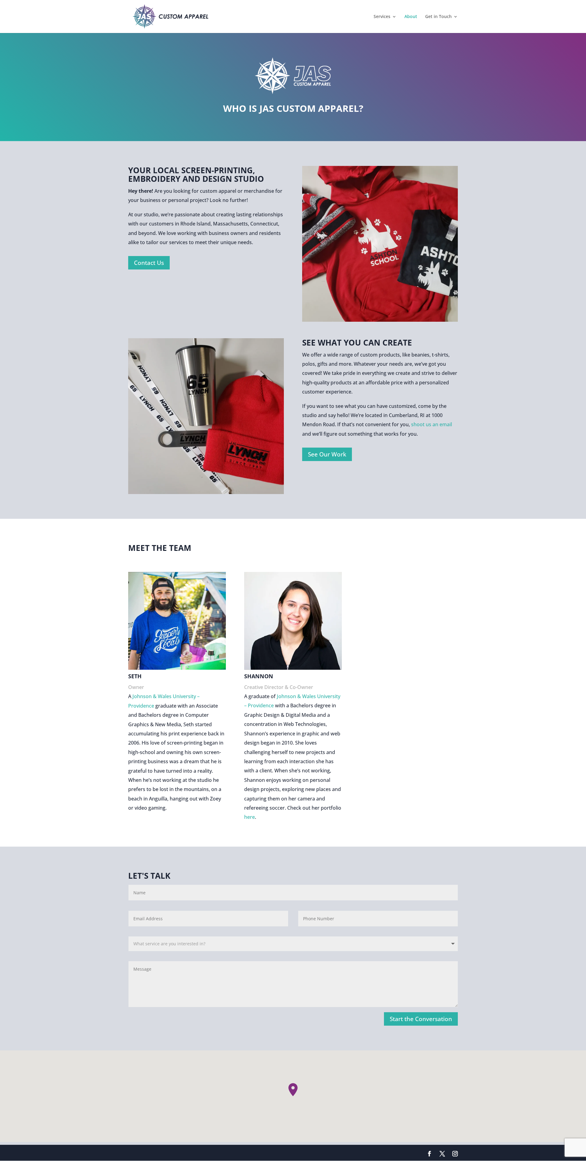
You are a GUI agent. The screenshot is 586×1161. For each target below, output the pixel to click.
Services (382, 16)
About (410, 16)
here (249, 817)
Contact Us (149, 263)
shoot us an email (431, 424)
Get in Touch (438, 16)
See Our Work (327, 454)
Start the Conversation (421, 1019)
